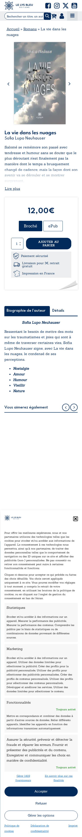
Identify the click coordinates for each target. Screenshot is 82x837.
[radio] (30, 226)
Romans (30, 29)
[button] (75, 519)
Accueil (13, 29)
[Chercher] (47, 16)
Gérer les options (41, 815)
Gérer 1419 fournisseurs (23, 778)
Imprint (73, 825)
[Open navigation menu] (72, 16)
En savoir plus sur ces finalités (59, 778)
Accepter (41, 791)
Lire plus (12, 188)
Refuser (41, 803)
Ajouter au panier (48, 243)
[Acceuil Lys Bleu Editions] (18, 5)
